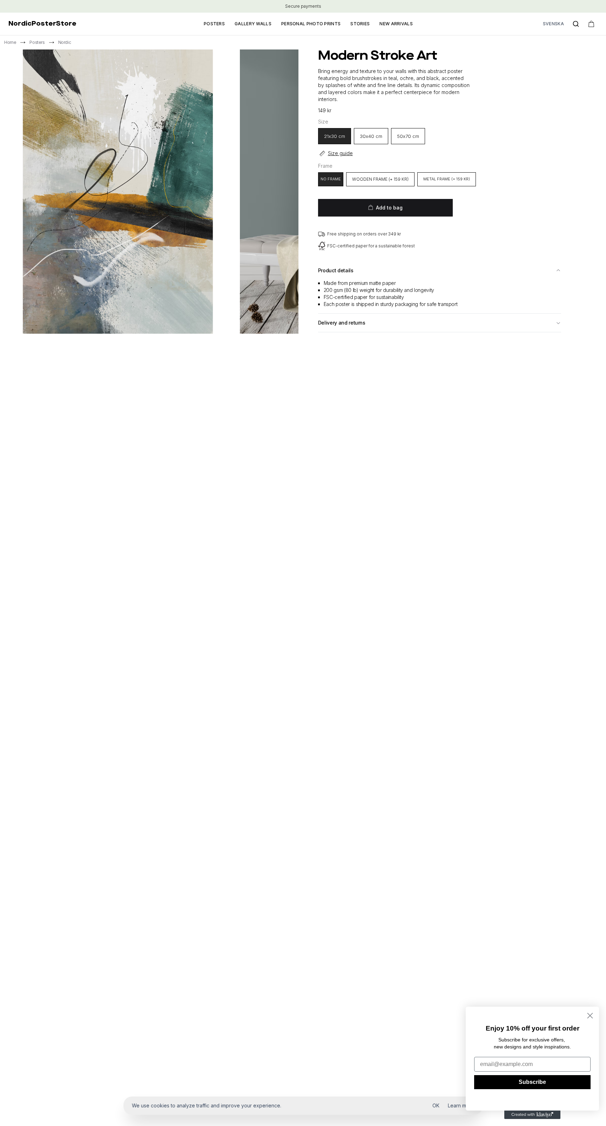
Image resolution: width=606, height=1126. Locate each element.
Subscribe (532, 1082)
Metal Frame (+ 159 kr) (446, 178)
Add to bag (389, 208)
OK (435, 1105)
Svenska (553, 23)
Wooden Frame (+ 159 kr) (380, 179)
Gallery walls (253, 23)
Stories (360, 23)
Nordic (64, 42)
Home (10, 42)
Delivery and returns (341, 323)
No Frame (331, 178)
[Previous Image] (138, 343)
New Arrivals (396, 23)
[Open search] (576, 24)
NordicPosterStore (42, 24)
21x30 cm (334, 136)
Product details (336, 270)
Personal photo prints (311, 23)
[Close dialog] (590, 1016)
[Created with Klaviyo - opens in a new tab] (532, 1115)
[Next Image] (160, 343)
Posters (214, 23)
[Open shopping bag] (591, 24)
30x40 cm (371, 136)
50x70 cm (408, 136)
